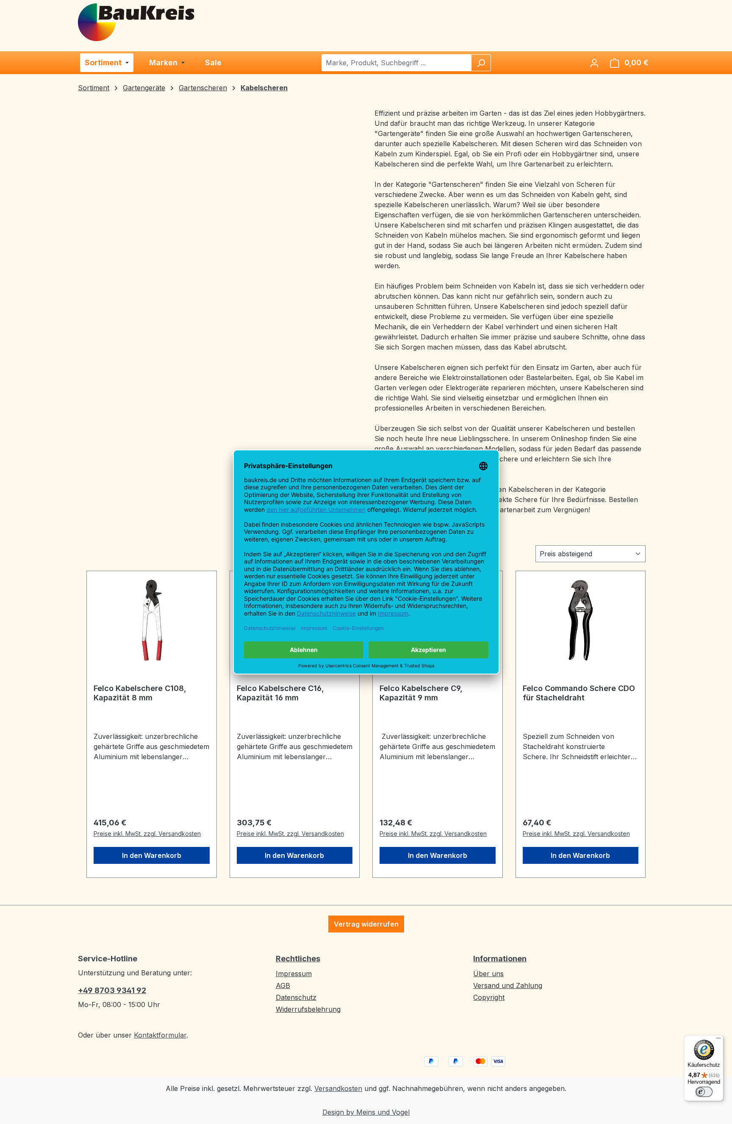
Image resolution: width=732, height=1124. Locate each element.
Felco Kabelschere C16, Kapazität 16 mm (280, 693)
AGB (283, 985)
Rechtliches (298, 958)
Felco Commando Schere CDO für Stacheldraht (579, 693)
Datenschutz (296, 997)
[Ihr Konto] (594, 62)
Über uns (488, 973)
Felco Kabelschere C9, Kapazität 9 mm (421, 693)
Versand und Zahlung (507, 985)
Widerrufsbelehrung (308, 1009)
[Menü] (718, 1040)
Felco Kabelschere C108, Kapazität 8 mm (140, 693)
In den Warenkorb (151, 855)
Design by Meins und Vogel (366, 1112)
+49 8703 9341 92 (112, 990)
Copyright (489, 997)
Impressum (294, 973)
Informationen (500, 958)
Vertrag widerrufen (366, 924)
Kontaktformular (160, 1035)
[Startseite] (137, 21)
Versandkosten (338, 1088)
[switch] (704, 1092)
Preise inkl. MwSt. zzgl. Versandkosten (147, 833)
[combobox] (396, 63)
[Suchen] (481, 63)
